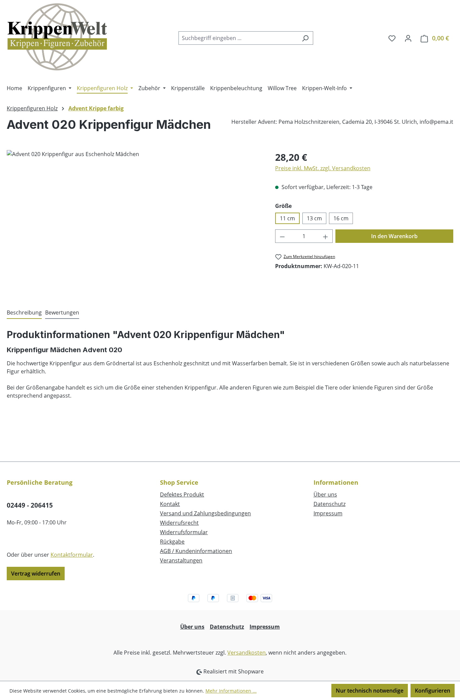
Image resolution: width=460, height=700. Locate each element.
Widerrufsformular (184, 532)
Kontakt (170, 504)
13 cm (314, 218)
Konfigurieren (432, 690)
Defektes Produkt (182, 494)
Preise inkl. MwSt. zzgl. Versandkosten (322, 168)
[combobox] (238, 38)
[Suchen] (305, 38)
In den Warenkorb (394, 236)
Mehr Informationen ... (231, 691)
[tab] (24, 313)
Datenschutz (330, 504)
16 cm (341, 218)
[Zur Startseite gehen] (57, 37)
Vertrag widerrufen (35, 573)
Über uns (325, 494)
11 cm (287, 218)
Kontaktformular (72, 554)
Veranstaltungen (181, 560)
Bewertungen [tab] (62, 312)
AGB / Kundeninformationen (196, 551)
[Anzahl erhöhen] (326, 236)
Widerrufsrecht (179, 522)
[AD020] (134, 222)
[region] (134, 222)
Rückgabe (172, 541)
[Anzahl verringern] (282, 236)
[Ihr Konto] (408, 38)
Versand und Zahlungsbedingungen (205, 513)
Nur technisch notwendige (369, 690)
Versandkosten (246, 652)
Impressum (328, 513)
